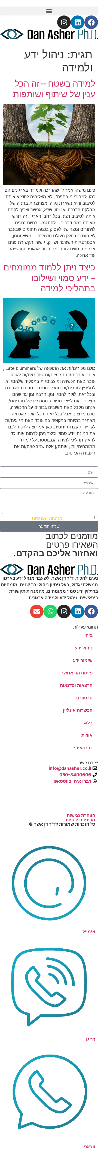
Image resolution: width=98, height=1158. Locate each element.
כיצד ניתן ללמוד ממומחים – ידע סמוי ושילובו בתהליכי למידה (49, 278)
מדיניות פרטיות (80, 819)
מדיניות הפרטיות (46, 518)
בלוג (88, 722)
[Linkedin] (77, 22)
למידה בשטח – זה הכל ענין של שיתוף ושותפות (54, 88)
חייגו (90, 1039)
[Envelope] (37, 611)
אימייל (88, 931)
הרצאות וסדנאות (76, 685)
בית (89, 635)
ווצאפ (89, 1146)
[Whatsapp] (50, 611)
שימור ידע (83, 660)
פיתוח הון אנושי (77, 673)
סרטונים (84, 698)
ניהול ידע (84, 648)
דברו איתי (83, 747)
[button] (49, 11)
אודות (87, 735)
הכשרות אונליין (78, 710)
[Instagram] (64, 22)
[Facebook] (91, 22)
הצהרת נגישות (81, 815)
